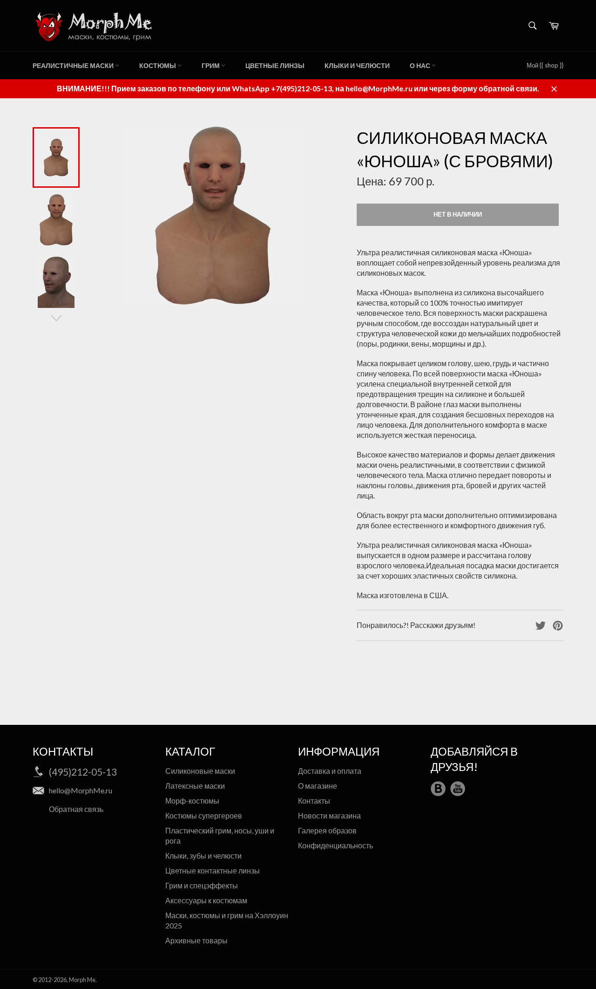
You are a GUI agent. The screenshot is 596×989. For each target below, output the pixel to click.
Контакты (314, 800)
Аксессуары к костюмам (206, 900)
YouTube (457, 788)
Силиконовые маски (200, 770)
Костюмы (158, 65)
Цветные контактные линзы (212, 870)
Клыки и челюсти (357, 65)
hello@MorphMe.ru (80, 790)
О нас (421, 65)
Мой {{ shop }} (545, 65)
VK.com (438, 788)
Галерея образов (327, 830)
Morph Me (82, 979)
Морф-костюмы (192, 800)
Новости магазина (329, 815)
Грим (211, 65)
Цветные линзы (275, 65)
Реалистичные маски (74, 65)
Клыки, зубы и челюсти (203, 855)
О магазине (317, 785)
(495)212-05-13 (83, 772)
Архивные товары (196, 940)
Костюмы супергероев (203, 815)
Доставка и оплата (329, 770)
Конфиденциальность (335, 845)
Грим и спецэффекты (201, 885)
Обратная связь (76, 809)
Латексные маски (195, 785)
